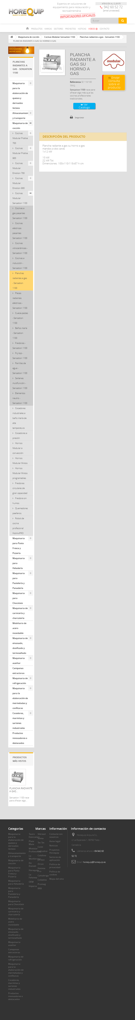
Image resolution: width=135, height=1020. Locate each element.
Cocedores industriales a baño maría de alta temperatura (20, 418)
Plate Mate (31, 843)
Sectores (58, 28)
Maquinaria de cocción (20, 126)
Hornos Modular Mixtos (20, 461)
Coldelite (42, 879)
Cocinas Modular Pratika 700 (20, 138)
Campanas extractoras (18, 671)
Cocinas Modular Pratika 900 (20, 153)
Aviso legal (54, 841)
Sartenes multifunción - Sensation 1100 (20, 383)
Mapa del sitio (56, 878)
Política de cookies (54, 873)
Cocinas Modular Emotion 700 (19, 168)
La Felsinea (33, 876)
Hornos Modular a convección (18, 448)
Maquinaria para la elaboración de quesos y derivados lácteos (20, 95)
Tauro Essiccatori (34, 835)
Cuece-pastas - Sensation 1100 (20, 318)
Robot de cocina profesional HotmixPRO (18, 526)
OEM (31, 881)
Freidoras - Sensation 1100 (20, 346)
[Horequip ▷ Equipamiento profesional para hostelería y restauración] (26, 12)
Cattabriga (43, 875)
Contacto (104, 28)
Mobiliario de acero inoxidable (19, 628)
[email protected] (111, 10)
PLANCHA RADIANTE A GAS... (20, 790)
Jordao (41, 859)
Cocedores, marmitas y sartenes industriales (19, 721)
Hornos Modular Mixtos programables (20, 473)
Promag (42, 884)
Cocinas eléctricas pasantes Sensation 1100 (20, 231)
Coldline (42, 855)
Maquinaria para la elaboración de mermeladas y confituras (20, 698)
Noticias (82, 28)
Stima (41, 838)
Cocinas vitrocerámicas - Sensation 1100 (20, 248)
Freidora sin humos (20, 501)
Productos (36, 28)
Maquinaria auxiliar (19, 661)
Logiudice (42, 851)
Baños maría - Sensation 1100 (20, 333)
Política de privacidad (54, 866)
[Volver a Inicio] (12, 37)
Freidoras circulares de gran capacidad (20, 488)
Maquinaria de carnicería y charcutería (20, 613)
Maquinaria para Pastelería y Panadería (19, 581)
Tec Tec (41, 842)
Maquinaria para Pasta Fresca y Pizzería (19, 546)
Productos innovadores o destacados (20, 738)
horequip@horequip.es (94, 862)
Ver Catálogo (84, 106)
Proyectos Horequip (54, 851)
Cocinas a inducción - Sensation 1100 (20, 263)
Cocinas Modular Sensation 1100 (20, 198)
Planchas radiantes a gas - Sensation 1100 (20, 280)
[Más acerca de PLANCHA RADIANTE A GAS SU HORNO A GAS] (17, 777)
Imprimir (79, 117)
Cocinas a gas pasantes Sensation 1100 (20, 213)
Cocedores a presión (20, 436)
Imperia (33, 886)
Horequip (34, 870)
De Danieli (32, 865)
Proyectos (70, 28)
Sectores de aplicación (55, 859)
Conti (40, 846)
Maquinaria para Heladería (19, 563)
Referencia (75, 81)
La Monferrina (35, 857)
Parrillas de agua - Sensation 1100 (20, 368)
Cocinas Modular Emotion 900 (19, 183)
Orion (41, 864)
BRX (40, 888)
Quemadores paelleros (20, 511)
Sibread (42, 834)
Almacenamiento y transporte (21, 116)
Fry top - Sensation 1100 (20, 356)
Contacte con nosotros (56, 835)
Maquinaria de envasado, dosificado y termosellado (20, 646)
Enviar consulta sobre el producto (114, 82)
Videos (93, 28)
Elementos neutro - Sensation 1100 (20, 398)
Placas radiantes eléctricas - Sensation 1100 (20, 300)
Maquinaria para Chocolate (19, 598)
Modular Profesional (35, 850)
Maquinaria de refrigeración (20, 681)
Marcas (48, 28)
